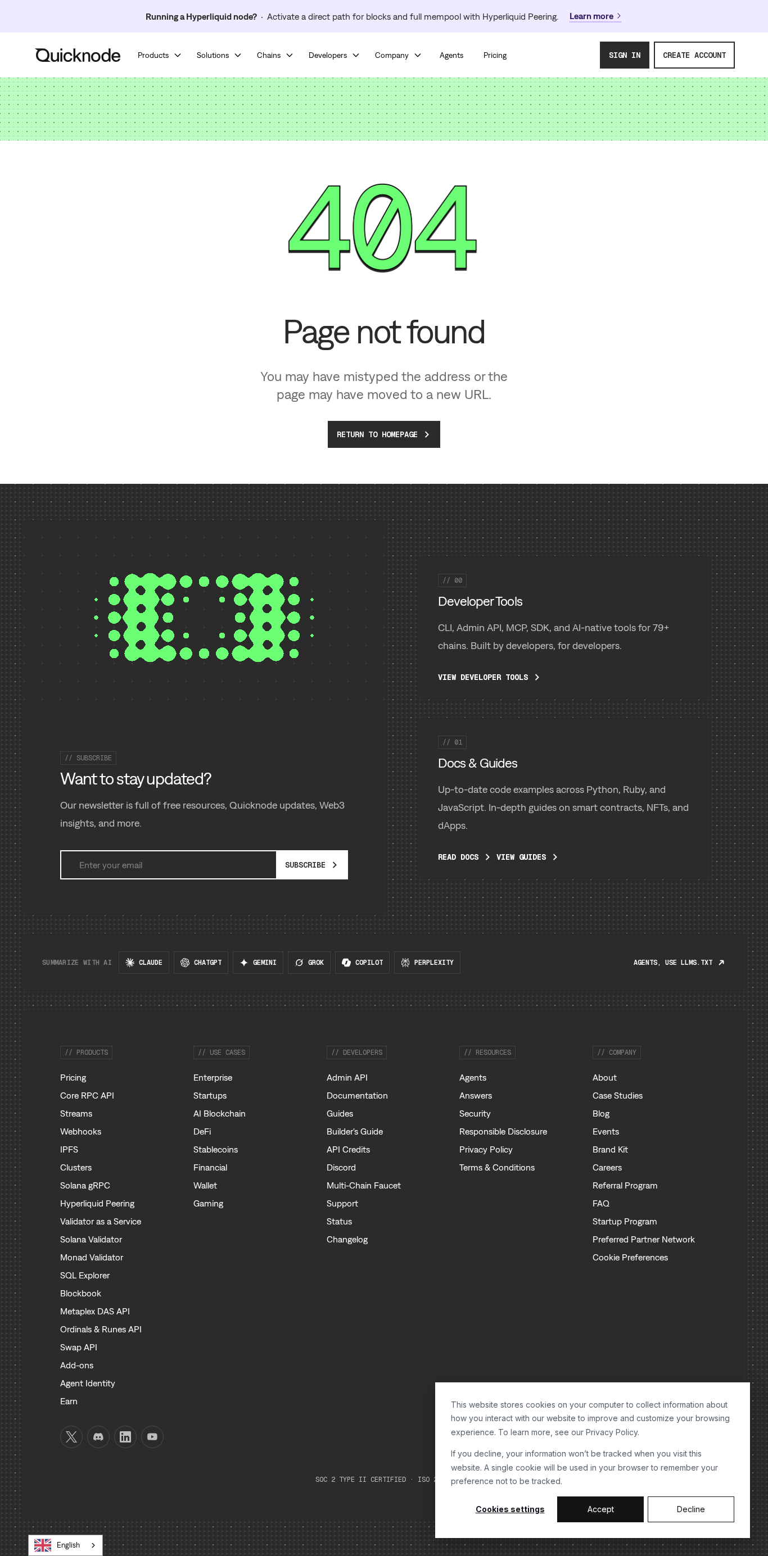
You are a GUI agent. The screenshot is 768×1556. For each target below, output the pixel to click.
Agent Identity (87, 1383)
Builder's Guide (355, 1131)
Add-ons (76, 1365)
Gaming (208, 1203)
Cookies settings (510, 1509)
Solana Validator (91, 1239)
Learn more (591, 16)
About (605, 1077)
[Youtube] (152, 1437)
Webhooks (80, 1131)
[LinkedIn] (125, 1437)
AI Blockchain (219, 1113)
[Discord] (98, 1437)
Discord (341, 1167)
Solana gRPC (85, 1185)
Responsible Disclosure (503, 1131)
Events (606, 1131)
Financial (210, 1167)
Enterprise (212, 1077)
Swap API (78, 1347)
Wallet (205, 1185)
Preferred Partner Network (644, 1239)
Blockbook (80, 1293)
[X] (71, 1437)
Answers (475, 1095)
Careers (607, 1167)
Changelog (347, 1239)
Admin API (347, 1077)
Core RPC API (87, 1095)
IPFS (69, 1149)
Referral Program (625, 1185)
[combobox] (65, 1545)
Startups (210, 1095)
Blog (601, 1113)
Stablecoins (215, 1149)
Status (339, 1221)
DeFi (202, 1131)
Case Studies (618, 1095)
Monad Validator (91, 1257)
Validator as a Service (100, 1221)
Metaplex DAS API (95, 1311)
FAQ (601, 1203)
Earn (69, 1401)
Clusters (76, 1167)
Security (475, 1113)
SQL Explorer (85, 1275)
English (68, 1545)
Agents (472, 1077)
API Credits (348, 1149)
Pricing (73, 1077)
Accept (601, 1509)
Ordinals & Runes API (101, 1329)
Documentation (357, 1095)
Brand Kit (610, 1149)
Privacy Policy (612, 1432)
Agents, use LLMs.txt (673, 962)
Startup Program (625, 1221)
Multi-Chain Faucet (364, 1185)
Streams (76, 1113)
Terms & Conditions (497, 1167)
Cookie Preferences (630, 1257)
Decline (691, 1509)
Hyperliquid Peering (97, 1203)
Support (342, 1203)
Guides (340, 1113)
